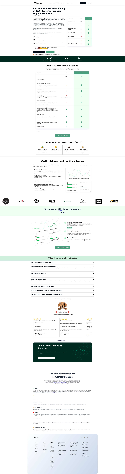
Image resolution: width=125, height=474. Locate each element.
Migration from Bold (85, 442)
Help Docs (36, 448)
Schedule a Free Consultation (62, 135)
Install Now (89, 2)
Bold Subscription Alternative (52, 450)
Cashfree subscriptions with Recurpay (62, 446)
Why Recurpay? (36, 446)
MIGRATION (84, 441)
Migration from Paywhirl (85, 450)
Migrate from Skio (84, 448)
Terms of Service (44, 446)
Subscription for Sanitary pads (73, 451)
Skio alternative (52, 447)
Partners (36, 444)
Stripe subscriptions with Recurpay (61, 454)
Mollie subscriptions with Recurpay (62, 443)
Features (50, 2)
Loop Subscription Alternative (52, 454)
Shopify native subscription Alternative (52, 465)
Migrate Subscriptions (56, 2)
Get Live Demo (83, 2)
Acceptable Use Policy (44, 452)
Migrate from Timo (84, 445)
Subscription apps (52, 468)
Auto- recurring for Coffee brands (73, 446)
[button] (67, 3)
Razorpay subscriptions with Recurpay (62, 451)
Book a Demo (50, 52)
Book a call (41, 358)
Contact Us (62, 2)
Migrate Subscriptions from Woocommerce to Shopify (86, 456)
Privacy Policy (45, 447)
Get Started (50, 358)
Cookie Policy (45, 449)
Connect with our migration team (62, 247)
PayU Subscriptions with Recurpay (61, 448)
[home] (38, 2)
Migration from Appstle (85, 452)
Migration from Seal (85, 453)
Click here (55, 392)
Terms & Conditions (44, 443)
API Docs (36, 451)
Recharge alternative (52, 444)
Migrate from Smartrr (85, 447)
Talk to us (69, 298)
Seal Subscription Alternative (52, 461)
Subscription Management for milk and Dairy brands (74, 443)
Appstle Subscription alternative (52, 457)
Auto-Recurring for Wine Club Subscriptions (73, 454)
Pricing (36, 450)
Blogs (35, 454)
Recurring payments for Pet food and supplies (74, 448)
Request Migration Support (39, 52)
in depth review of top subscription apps (59, 382)
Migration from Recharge (85, 444)
